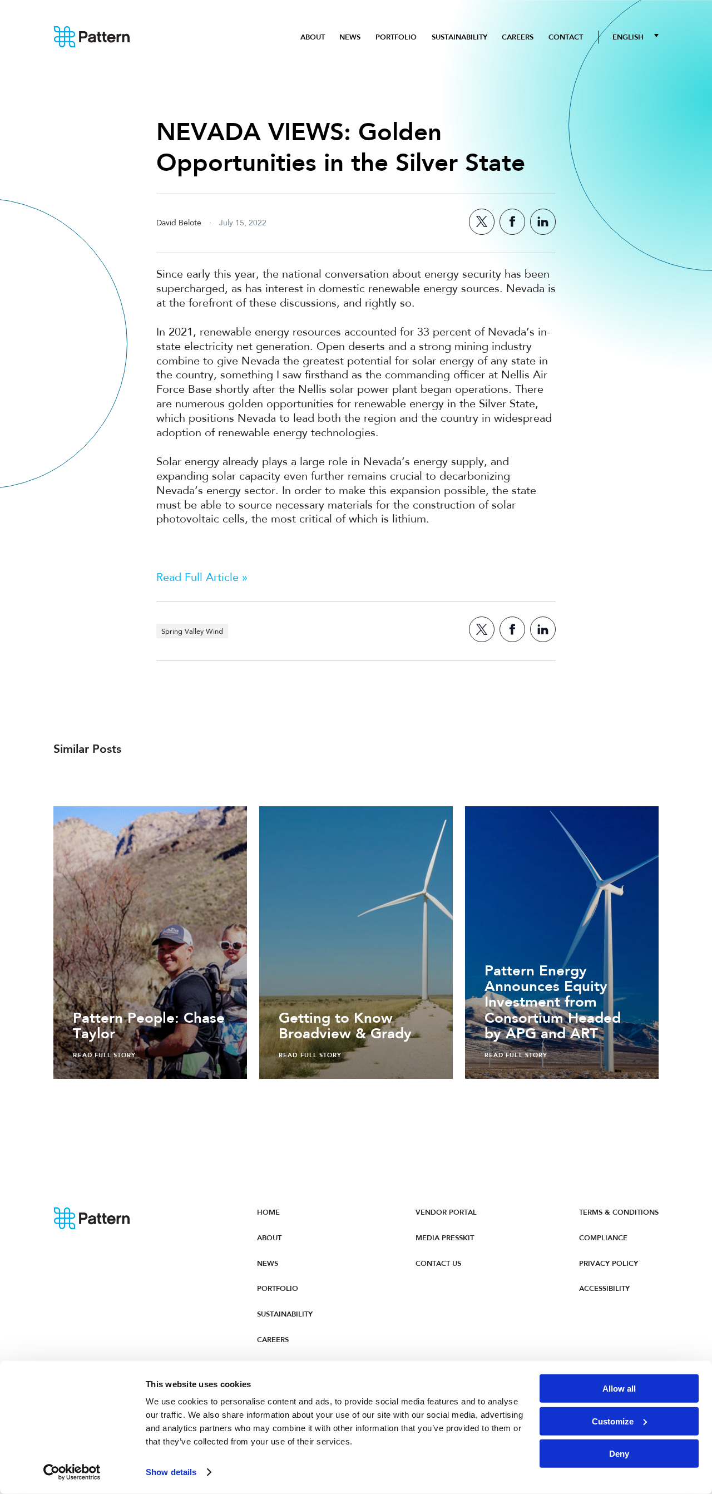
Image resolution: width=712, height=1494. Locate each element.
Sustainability (459, 37)
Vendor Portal (446, 1212)
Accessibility (604, 1288)
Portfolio (396, 37)
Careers (517, 37)
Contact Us (438, 1263)
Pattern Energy (92, 37)
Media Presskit (445, 1238)
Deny (619, 1453)
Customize (613, 1421)
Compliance (603, 1238)
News (349, 37)
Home (268, 1212)
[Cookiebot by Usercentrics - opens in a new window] (72, 1472)
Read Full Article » (202, 578)
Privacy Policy (608, 1263)
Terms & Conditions (619, 1212)
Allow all (619, 1388)
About (312, 37)
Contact (565, 37)
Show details (171, 1472)
